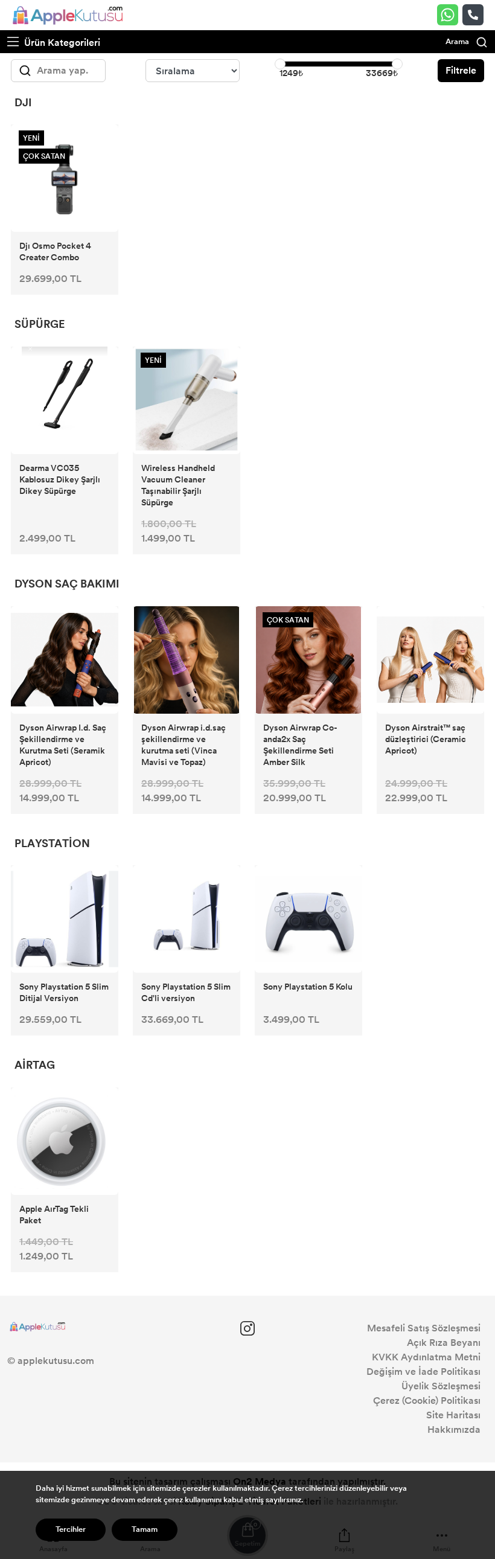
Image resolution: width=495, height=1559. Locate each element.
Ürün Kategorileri (61, 43)
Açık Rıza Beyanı (444, 1342)
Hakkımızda (454, 1429)
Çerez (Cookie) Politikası (427, 1400)
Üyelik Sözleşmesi (441, 1386)
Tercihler (71, 1529)
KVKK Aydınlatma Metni (426, 1357)
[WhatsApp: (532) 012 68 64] (449, 14)
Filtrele (461, 70)
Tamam (145, 1529)
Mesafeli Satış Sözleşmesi (424, 1328)
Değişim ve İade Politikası (423, 1371)
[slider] (280, 64)
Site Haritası (453, 1415)
